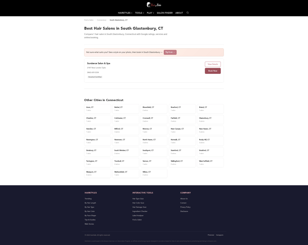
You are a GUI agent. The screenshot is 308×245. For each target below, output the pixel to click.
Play (149, 13)
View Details (213, 64)
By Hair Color (90, 211)
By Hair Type (89, 207)
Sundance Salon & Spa (98, 63)
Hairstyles (124, 13)
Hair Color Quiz (138, 203)
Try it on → (170, 52)
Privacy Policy (185, 207)
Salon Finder (165, 13)
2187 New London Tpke (96, 67)
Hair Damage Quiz (139, 207)
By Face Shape (90, 215)
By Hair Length (90, 203)
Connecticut (101, 20)
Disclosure (184, 211)
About (179, 13)
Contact (183, 203)
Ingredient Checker (139, 211)
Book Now (212, 71)
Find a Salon (88, 20)
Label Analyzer (138, 215)
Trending (88, 198)
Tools (138, 13)
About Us (184, 198)
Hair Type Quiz (138, 198)
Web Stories (89, 224)
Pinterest (211, 235)
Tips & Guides (90, 220)
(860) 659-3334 (93, 72)
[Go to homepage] (154, 4)
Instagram (219, 235)
